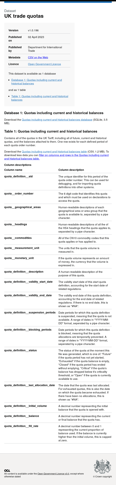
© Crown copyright (102, 476)
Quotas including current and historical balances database (57, 119)
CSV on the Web (38, 57)
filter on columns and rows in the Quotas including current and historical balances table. (56, 156)
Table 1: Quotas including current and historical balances (39, 98)
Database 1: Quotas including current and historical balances (36, 81)
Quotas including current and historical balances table (54, 151)
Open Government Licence (44, 64)
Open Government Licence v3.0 (53, 473)
